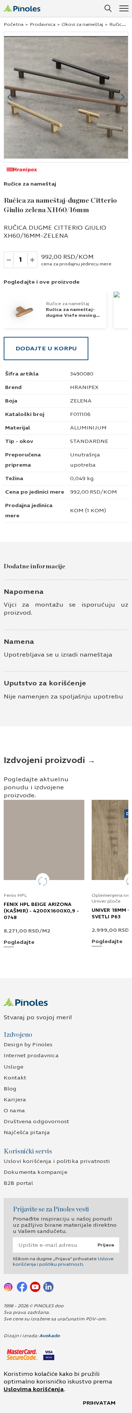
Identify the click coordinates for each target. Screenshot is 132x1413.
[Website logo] (22, 8)
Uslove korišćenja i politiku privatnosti (63, 1261)
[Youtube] (35, 1286)
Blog (10, 1089)
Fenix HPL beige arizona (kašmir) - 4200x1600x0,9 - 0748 (41, 911)
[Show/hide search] (108, 8)
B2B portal (18, 1183)
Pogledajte (19, 942)
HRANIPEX (84, 387)
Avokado (49, 1335)
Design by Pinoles (28, 1045)
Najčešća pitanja (27, 1132)
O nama (14, 1111)
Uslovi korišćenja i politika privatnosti (57, 1161)
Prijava (106, 1244)
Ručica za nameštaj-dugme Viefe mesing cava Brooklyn (71, 315)
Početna (13, 24)
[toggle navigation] (123, 8)
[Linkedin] (48, 1286)
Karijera (15, 1100)
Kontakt (15, 1078)
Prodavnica (42, 24)
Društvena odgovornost (36, 1121)
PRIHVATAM (99, 1403)
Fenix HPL (15, 895)
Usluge (13, 1067)
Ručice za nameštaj (30, 184)
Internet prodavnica (31, 1055)
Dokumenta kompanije (35, 1172)
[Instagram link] (9, 1286)
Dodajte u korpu (46, 348)
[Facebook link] (22, 1286)
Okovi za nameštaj (82, 24)
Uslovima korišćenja (34, 1389)
